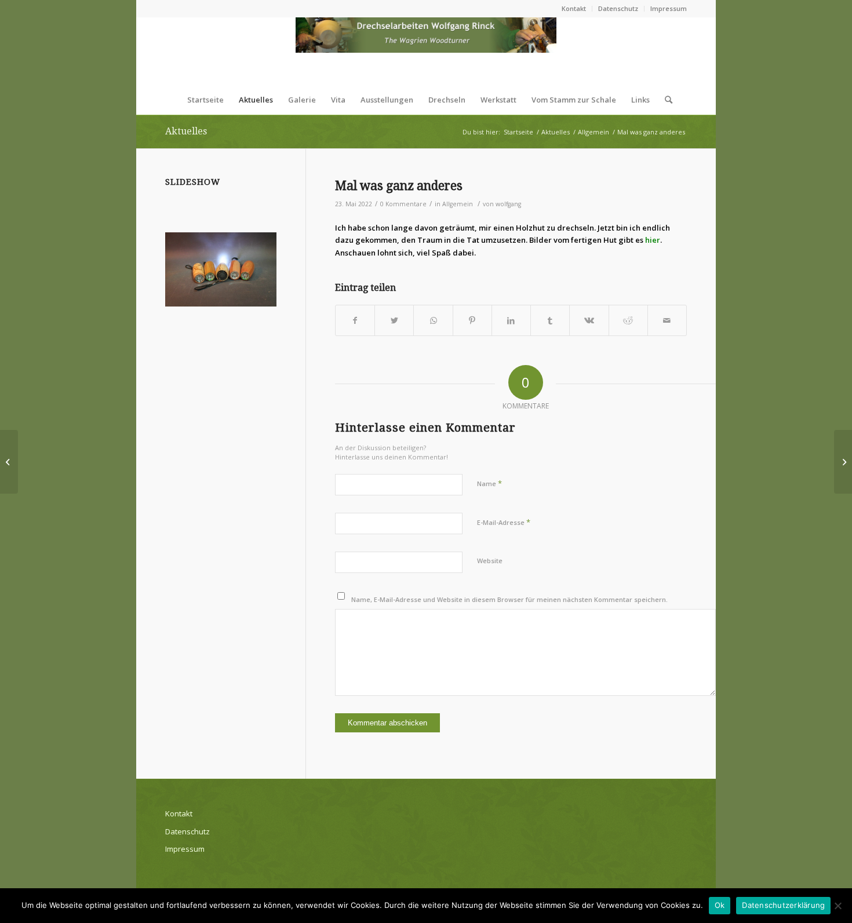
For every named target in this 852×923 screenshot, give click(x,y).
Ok (720, 905)
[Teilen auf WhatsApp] (433, 320)
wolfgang (508, 204)
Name (489, 483)
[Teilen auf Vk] (589, 320)
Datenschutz (618, 8)
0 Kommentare (403, 204)
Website (490, 560)
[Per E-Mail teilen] (667, 320)
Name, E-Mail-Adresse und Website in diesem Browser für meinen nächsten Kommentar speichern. (509, 599)
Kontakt (574, 8)
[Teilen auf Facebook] (355, 320)
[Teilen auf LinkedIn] (511, 320)
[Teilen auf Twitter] (394, 320)
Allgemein (457, 204)
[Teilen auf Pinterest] (472, 320)
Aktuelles (186, 131)
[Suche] (664, 99)
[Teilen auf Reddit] (628, 320)
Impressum (668, 8)
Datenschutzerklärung (783, 905)
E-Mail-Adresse (503, 522)
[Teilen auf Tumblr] (550, 320)
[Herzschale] (9, 462)
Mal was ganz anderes (399, 185)
